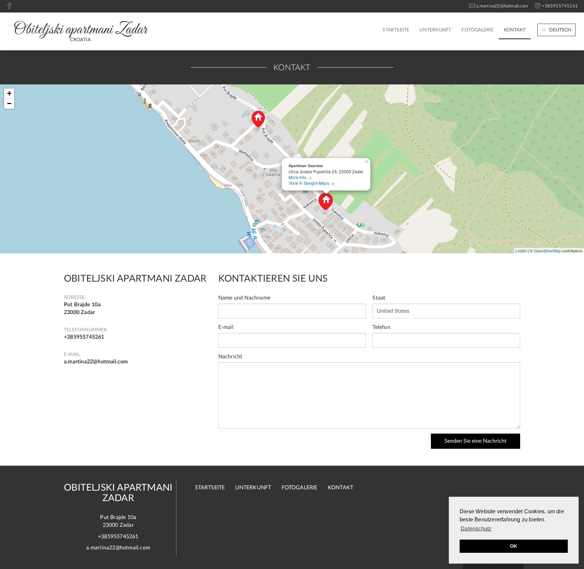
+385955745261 (84, 337)
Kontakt (515, 30)
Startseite (396, 30)
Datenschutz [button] (476, 529)
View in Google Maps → (311, 183)
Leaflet (521, 250)
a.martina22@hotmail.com (96, 361)
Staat (378, 298)
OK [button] (513, 546)
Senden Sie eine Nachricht (475, 441)
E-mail (226, 327)
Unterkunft (435, 30)
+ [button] (9, 93)
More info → (300, 177)
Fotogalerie (477, 30)
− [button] (9, 103)
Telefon (381, 327)
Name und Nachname (244, 298)
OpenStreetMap (547, 250)
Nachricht (230, 356)
